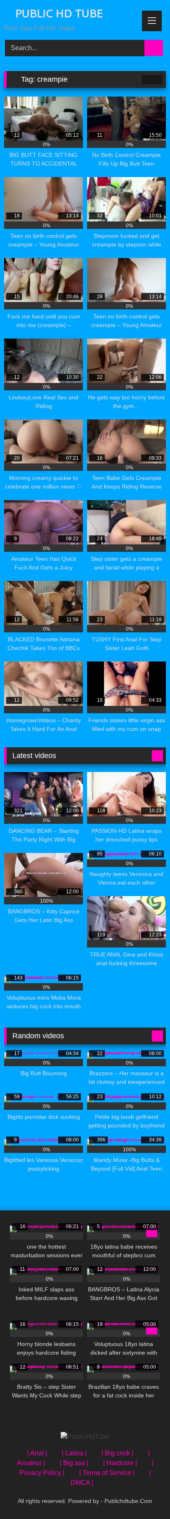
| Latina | (74, 1453)
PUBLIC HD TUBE (57, 13)
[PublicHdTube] (85, 1437)
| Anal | (37, 1453)
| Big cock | (117, 1453)
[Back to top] (145, 1495)
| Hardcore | (120, 1462)
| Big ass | (74, 1462)
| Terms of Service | (107, 1472)
